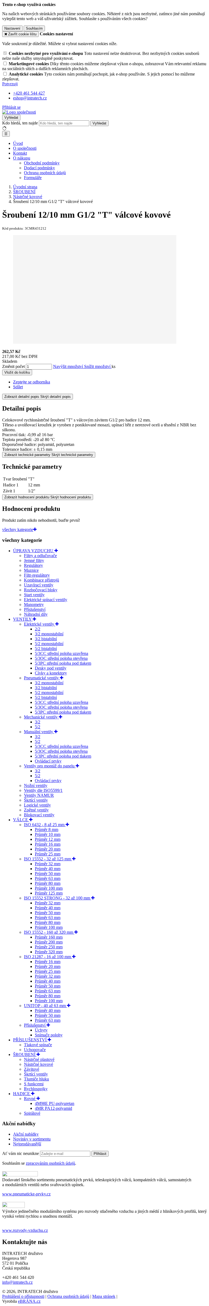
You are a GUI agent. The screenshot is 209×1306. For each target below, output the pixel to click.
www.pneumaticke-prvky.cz (26, 1194)
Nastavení (12, 28)
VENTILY (23, 619)
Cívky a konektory (51, 673)
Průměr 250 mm (49, 947)
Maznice (31, 570)
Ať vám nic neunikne (21, 1153)
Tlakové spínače (38, 1044)
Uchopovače (35, 1049)
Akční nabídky (26, 1134)
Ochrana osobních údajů (45, 172)
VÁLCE (21, 819)
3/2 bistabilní (46, 638)
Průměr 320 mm (49, 951)
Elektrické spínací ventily (45, 599)
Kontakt (20, 153)
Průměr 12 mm (47, 839)
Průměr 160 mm (49, 937)
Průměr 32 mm (47, 863)
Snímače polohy (49, 1035)
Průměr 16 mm (47, 844)
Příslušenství (34, 609)
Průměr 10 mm (47, 834)
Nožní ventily (35, 785)
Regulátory (33, 565)
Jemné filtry (34, 560)
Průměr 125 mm (49, 893)
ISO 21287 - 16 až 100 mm (48, 956)
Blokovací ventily (39, 815)
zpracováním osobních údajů (50, 1163)
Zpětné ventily (36, 810)
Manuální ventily (39, 731)
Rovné (30, 1098)
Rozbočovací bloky (40, 590)
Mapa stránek (103, 1296)
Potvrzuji (10, 84)
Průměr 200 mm (49, 942)
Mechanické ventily (41, 717)
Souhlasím (34, 28)
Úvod (18, 143)
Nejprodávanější (27, 1144)
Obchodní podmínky (42, 163)
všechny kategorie (17, 529)
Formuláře (33, 177)
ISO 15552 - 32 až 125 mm (48, 859)
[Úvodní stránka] (19, 112)
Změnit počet (13, 366)
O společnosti (24, 148)
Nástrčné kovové (38, 1064)
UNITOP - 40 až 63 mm (45, 1005)
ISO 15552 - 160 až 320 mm (49, 932)
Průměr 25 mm (47, 854)
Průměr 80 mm (47, 883)
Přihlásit (100, 1154)
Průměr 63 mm (47, 878)
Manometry (34, 604)
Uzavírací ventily (38, 585)
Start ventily (34, 594)
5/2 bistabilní (46, 648)
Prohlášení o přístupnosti (23, 1296)
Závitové (31, 1069)
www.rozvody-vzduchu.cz (25, 1230)
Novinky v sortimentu (32, 1139)
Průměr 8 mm (46, 829)
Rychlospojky (36, 1088)
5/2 (37, 726)
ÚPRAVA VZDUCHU (33, 550)
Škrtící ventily (36, 800)
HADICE (22, 1093)
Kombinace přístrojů (41, 580)
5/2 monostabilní (49, 643)
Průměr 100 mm (49, 888)
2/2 (37, 629)
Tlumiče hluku (36, 1079)
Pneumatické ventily (42, 678)
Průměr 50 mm (47, 873)
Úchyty (41, 1030)
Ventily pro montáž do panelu (50, 766)
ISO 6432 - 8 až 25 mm (45, 824)
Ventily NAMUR (39, 795)
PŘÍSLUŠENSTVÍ (30, 1040)
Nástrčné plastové (39, 1059)
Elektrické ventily (39, 624)
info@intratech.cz (17, 1282)
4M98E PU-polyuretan (54, 1103)
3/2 (37, 722)
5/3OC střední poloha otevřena (61, 658)
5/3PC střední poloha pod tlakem (63, 663)
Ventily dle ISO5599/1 (43, 790)
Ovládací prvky (48, 761)
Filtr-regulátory (37, 575)
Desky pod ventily (50, 668)
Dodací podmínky (39, 167)
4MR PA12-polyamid (53, 1108)
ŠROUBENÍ (24, 1054)
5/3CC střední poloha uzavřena (61, 653)
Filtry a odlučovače (40, 555)
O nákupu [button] (21, 158)
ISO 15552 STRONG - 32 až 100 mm (57, 898)
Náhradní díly (36, 614)
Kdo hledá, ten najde (20, 123)
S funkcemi (34, 1084)
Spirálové (32, 1113)
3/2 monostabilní (49, 634)
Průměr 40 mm (47, 868)
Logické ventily (37, 805)
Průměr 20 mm (47, 849)
